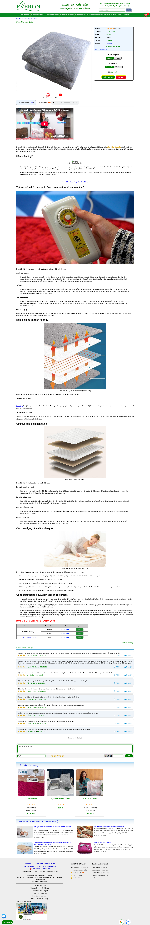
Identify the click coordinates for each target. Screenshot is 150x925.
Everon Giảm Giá (37, 15)
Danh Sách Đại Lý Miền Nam (100, 870)
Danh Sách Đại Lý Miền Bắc (100, 867)
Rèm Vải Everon (123, 15)
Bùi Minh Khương (127, 643)
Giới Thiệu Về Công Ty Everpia (79, 867)
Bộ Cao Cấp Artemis (96, 15)
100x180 (109, 67)
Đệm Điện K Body (29, 637)
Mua (79, 629)
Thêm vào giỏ (108, 77)
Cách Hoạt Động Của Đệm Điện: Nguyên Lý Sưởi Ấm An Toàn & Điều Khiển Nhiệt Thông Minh (52, 843)
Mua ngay (121, 77)
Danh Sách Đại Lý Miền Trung (100, 872)
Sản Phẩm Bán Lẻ (110, 15)
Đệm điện (19, 406)
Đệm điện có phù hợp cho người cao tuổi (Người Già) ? (109, 826)
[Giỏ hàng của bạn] (146, 16)
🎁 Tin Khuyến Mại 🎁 (77, 872)
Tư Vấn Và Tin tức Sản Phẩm (79, 870)
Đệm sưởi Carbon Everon (60, 798)
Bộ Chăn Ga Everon (52, 15)
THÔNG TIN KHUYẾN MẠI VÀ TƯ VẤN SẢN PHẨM (38, 821)
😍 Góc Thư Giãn (75, 878)
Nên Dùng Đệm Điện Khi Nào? (102, 842)
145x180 (118, 67)
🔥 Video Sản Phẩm (76, 875)
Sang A (110, 58)
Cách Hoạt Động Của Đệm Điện (76, 182)
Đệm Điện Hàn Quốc (90, 798)
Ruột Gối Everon (81, 15)
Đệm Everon (25, 15)
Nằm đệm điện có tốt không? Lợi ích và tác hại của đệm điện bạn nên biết (52, 827)
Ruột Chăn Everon (67, 15)
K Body (117, 58)
